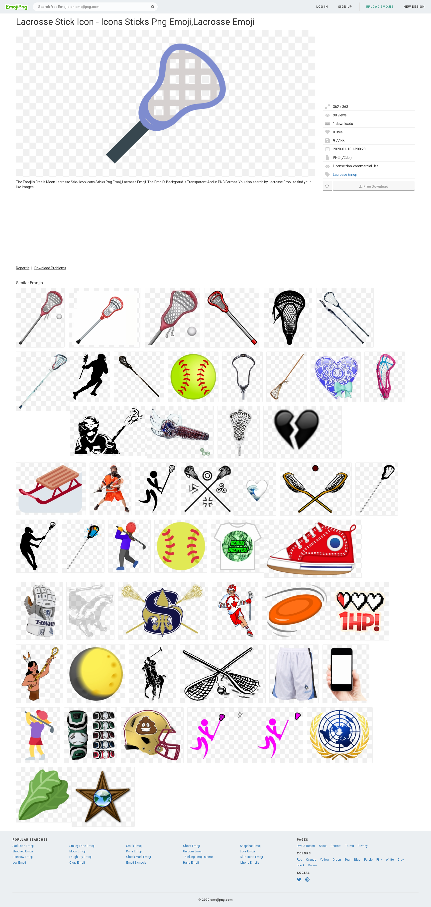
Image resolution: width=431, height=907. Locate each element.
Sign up (345, 6)
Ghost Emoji (191, 846)
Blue (357, 859)
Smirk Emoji (134, 846)
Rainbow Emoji (22, 857)
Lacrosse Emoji (345, 175)
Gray (401, 859)
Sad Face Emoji (23, 846)
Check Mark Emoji (138, 857)
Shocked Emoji (22, 851)
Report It (22, 268)
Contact (335, 846)
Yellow (324, 859)
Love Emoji (247, 851)
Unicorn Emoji (192, 851)
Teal (347, 859)
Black (301, 865)
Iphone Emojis (249, 862)
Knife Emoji (134, 851)
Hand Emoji (191, 862)
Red (299, 859)
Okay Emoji (77, 862)
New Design (414, 6)
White (390, 859)
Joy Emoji (19, 862)
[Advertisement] (165, 227)
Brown (312, 865)
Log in (322, 6)
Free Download (375, 186)
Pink (379, 859)
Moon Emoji (77, 851)
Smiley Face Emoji (82, 846)
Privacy (363, 846)
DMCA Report (306, 846)
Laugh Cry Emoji (80, 857)
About (323, 846)
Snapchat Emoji (250, 846)
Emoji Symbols (136, 862)
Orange (311, 859)
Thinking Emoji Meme (198, 857)
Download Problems (50, 268)
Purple (368, 859)
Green (337, 859)
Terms (349, 846)
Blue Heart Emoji (251, 857)
